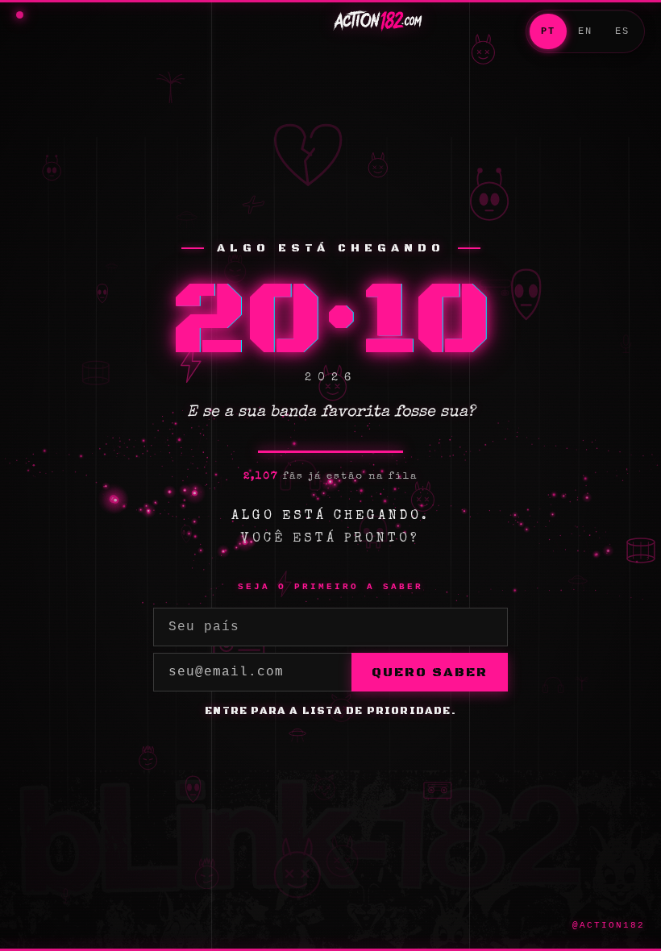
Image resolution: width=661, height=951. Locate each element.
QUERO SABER (430, 672)
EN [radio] (585, 31)
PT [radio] (548, 31)
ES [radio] (622, 31)
